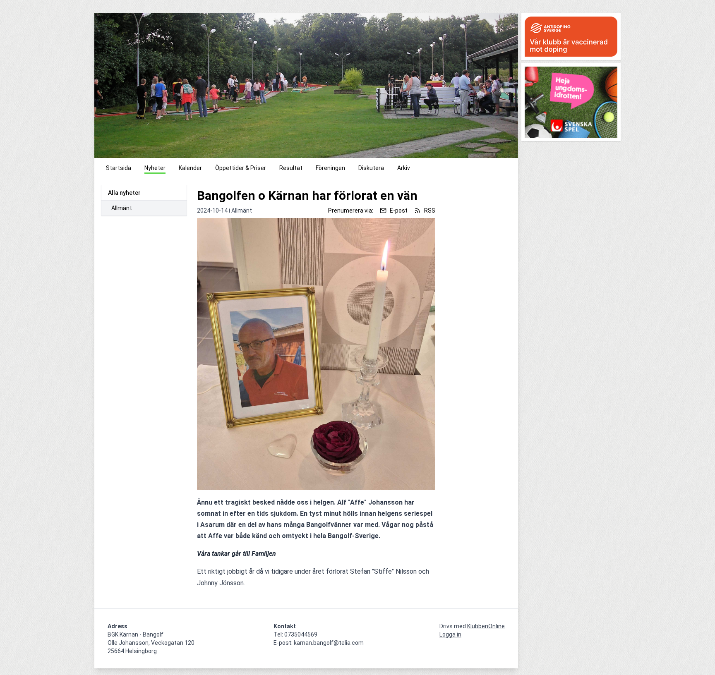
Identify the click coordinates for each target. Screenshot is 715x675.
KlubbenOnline (486, 626)
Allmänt (121, 208)
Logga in (450, 634)
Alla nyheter (124, 192)
